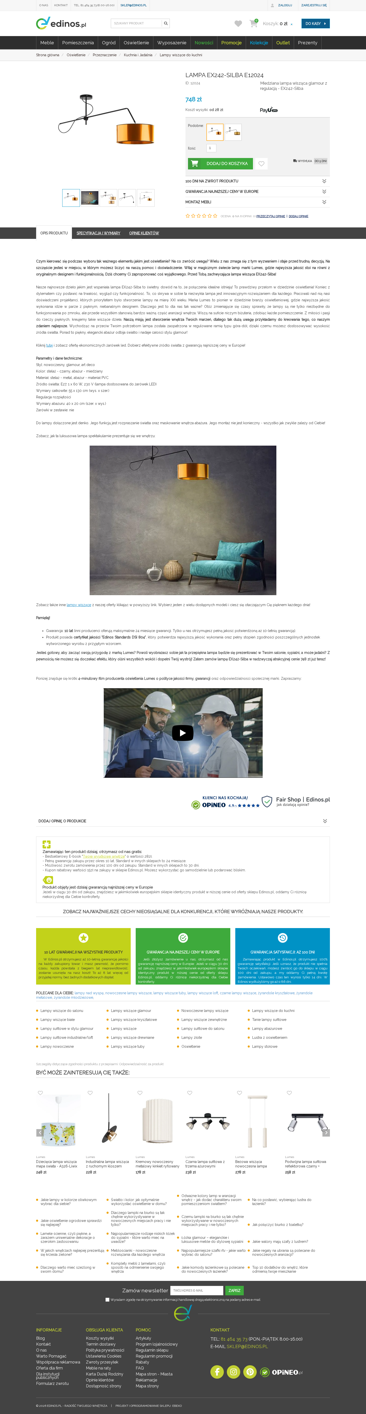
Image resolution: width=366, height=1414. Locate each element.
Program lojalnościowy (157, 1344)
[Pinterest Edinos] (250, 1373)
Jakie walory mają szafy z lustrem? (280, 1242)
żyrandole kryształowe (276, 993)
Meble (47, 42)
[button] (166, 23)
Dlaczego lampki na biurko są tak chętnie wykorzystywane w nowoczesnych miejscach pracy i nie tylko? (141, 1219)
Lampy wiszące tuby (128, 1046)
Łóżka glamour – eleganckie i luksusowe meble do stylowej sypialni (212, 1240)
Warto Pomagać (51, 1356)
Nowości (204, 42)
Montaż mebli (198, 202)
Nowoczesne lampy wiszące (205, 1011)
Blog (40, 1338)
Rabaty (142, 1362)
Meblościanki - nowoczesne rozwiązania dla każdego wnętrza (138, 1253)
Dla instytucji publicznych (48, 1376)
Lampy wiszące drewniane (132, 1038)
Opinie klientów (100, 1380)
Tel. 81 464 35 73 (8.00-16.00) (94, 5)
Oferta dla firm (49, 1368)
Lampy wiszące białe (58, 1020)
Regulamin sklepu (152, 1350)
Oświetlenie (136, 42)
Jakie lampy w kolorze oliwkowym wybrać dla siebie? (69, 1202)
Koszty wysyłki (100, 1338)
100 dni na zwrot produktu (211, 181)
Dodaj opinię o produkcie (62, 821)
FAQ (140, 1368)
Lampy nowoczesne (57, 1046)
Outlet (283, 42)
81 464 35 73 (234, 1339)
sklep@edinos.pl (134, 5)
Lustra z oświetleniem (269, 1038)
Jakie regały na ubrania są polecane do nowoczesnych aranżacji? (283, 1253)
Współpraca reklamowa (58, 1362)
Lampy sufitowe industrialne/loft (67, 1038)
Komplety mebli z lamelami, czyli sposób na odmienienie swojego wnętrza (138, 1267)
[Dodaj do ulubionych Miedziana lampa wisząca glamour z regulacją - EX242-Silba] (261, 163)
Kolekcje (259, 42)
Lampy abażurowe (267, 1029)
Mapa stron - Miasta (154, 1374)
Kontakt (61, 5)
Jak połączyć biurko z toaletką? (278, 1225)
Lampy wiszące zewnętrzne (204, 1020)
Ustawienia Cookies (104, 1356)
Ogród (109, 42)
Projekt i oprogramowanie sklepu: (149, 1406)
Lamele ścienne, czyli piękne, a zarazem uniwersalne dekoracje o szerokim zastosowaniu (68, 1238)
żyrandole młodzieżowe (73, 997)
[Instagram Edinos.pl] (233, 1373)
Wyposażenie (171, 42)
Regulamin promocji (154, 1356)
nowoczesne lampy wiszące (128, 993)
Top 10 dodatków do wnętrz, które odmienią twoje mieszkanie (280, 1269)
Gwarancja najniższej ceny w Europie (221, 192)
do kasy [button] (313, 24)
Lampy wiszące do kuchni (273, 1011)
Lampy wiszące (123, 1029)
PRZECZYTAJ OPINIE (270, 216)
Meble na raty (98, 1368)
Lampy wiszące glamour (131, 1011)
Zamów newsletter (145, 1290)
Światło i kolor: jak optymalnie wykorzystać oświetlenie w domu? (139, 1202)
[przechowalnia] (241, 23)
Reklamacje (146, 1380)
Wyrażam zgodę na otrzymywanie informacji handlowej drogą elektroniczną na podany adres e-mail (185, 1300)
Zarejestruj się (314, 5)
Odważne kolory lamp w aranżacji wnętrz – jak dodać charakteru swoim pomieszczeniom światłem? (212, 1200)
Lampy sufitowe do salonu (203, 1029)
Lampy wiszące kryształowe (134, 1020)
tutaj (49, 345)
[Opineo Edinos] (281, 1373)
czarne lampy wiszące (238, 993)
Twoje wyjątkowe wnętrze (104, 856)
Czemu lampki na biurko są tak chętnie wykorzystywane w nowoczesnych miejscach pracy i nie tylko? (213, 1221)
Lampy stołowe (264, 1046)
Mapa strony (147, 1386)
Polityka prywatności (105, 1350)
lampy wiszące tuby (169, 993)
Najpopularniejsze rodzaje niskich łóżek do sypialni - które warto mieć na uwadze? (143, 1238)
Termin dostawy (101, 1344)
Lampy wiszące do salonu (62, 1011)
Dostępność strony (103, 1386)
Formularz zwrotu (52, 1383)
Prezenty (307, 42)
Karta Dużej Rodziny (104, 1374)
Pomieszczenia (78, 42)
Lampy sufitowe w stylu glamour (67, 1029)
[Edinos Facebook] (217, 1373)
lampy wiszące (79, 605)
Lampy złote (192, 1038)
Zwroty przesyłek (102, 1362)
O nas (43, 5)
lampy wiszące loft (202, 993)
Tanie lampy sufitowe (269, 1020)
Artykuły (143, 1338)
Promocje (231, 42)
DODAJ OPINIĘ (298, 216)
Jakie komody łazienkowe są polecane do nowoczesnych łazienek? (213, 1269)
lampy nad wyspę (89, 993)
